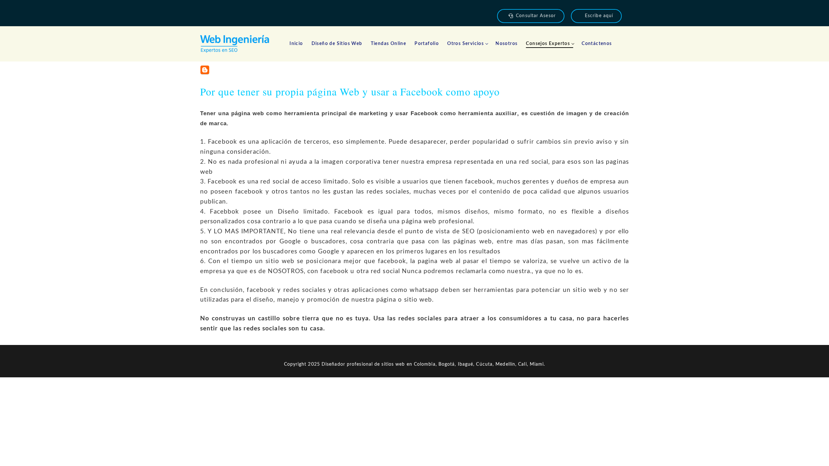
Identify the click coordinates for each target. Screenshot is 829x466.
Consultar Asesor (536, 16)
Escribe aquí (599, 16)
